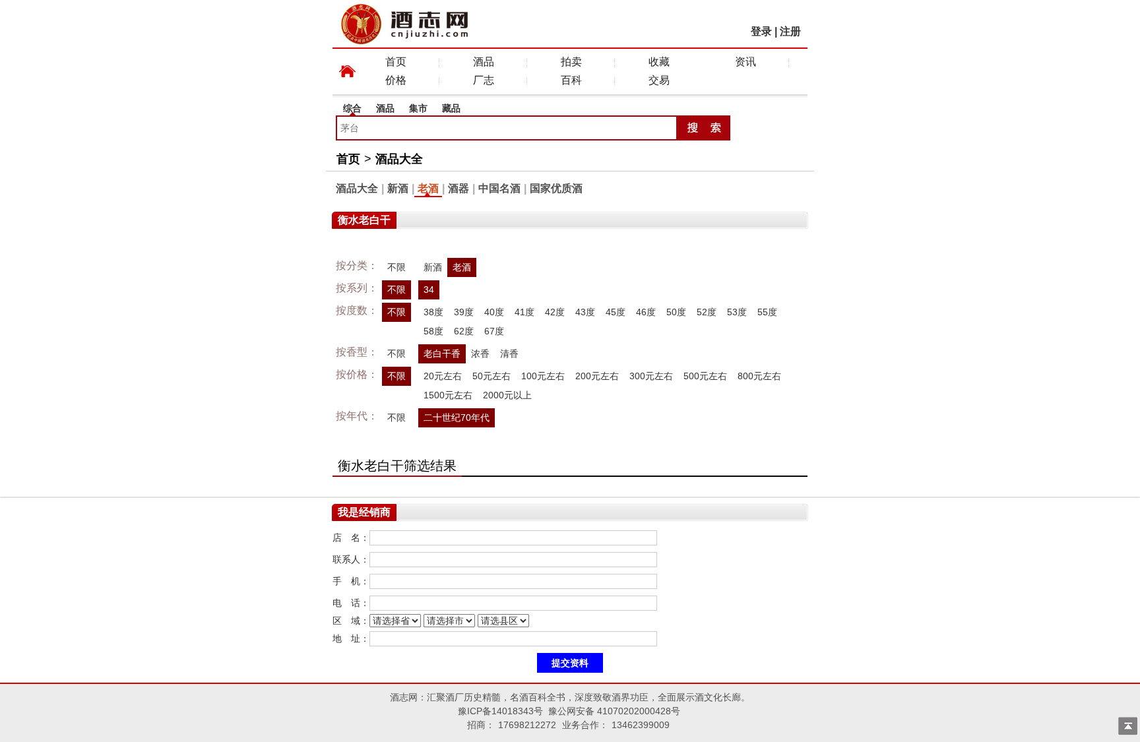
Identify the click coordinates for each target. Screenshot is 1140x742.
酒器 (458, 188)
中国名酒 (499, 188)
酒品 (483, 61)
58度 (433, 331)
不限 (396, 267)
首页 (395, 61)
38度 (433, 312)
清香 (509, 353)
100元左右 (543, 376)
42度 (555, 312)
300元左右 (651, 376)
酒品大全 (399, 159)
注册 (790, 31)
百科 (571, 80)
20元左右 (443, 376)
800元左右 (759, 376)
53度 (737, 312)
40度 (494, 312)
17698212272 (527, 725)
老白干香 (442, 353)
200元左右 (597, 376)
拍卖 (571, 61)
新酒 (397, 188)
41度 (524, 312)
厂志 (483, 80)
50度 (676, 312)
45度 (615, 312)
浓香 (480, 353)
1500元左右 (448, 395)
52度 (706, 312)
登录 (761, 31)
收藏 (659, 61)
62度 (464, 331)
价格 (395, 80)
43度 (585, 312)
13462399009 (641, 725)
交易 (659, 80)
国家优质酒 (556, 188)
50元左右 (491, 376)
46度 (646, 312)
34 (429, 289)
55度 (767, 312)
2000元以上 (507, 395)
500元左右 (705, 376)
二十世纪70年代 (457, 417)
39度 (464, 312)
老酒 (428, 188)
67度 (494, 331)
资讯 (745, 61)
